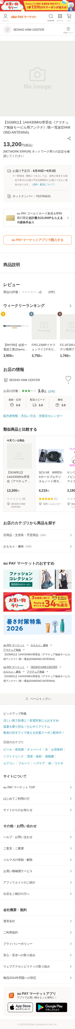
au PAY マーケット (14, 645)
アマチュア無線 (12, 649)
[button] (69, 138)
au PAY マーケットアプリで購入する (38, 240)
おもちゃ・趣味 (39, 645)
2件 (51, 391)
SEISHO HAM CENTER (44, 667)
